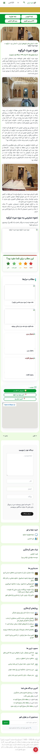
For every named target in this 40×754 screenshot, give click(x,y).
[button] (24, 2)
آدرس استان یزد (19, 399)
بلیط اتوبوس (29, 16)
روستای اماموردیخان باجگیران (23, 693)
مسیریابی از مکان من (18, 391)
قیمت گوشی (34, 554)
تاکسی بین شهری (29, 21)
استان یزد (14, 43)
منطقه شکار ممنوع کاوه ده (21, 699)
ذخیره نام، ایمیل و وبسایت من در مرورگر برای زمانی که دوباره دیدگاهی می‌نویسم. (20, 505)
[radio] (31, 265)
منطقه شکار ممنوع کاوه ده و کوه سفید (22, 706)
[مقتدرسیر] (20, 10)
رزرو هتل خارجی (12, 21)
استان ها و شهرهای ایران (26, 43)
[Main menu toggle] (4, 3)
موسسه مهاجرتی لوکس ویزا (29, 557)
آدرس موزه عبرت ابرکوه (18, 395)
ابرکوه (7, 43)
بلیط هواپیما (12, 16)
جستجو (6, 722)
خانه (36, 43)
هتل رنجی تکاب (28, 696)
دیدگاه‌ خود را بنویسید (14, 55)
